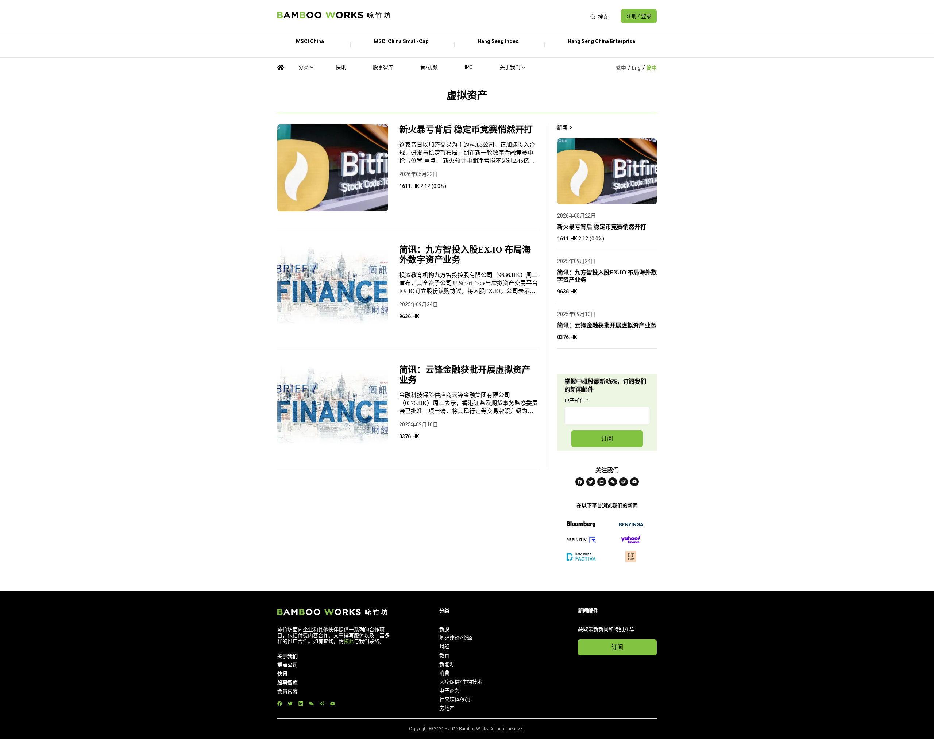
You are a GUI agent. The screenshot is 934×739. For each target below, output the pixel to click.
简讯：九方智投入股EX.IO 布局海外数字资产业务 (465, 255)
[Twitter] (590, 481)
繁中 (621, 68)
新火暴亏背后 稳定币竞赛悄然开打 (466, 129)
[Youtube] (634, 481)
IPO (469, 67)
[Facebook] (579, 481)
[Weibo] (623, 481)
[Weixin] (612, 481)
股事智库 (383, 67)
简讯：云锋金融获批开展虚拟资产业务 (464, 375)
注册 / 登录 (638, 16)
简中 (652, 68)
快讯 (341, 67)
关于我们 (510, 67)
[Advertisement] (490, 16)
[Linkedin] (601, 481)
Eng (636, 68)
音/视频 (429, 67)
